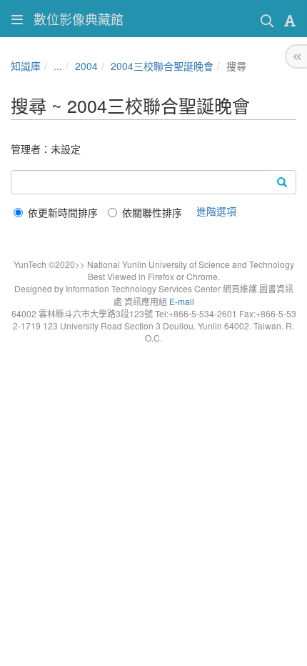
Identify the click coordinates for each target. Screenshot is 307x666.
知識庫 (26, 66)
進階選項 (216, 211)
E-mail (181, 301)
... (58, 66)
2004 (86, 66)
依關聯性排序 (152, 212)
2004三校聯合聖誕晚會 (162, 66)
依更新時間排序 (63, 212)
